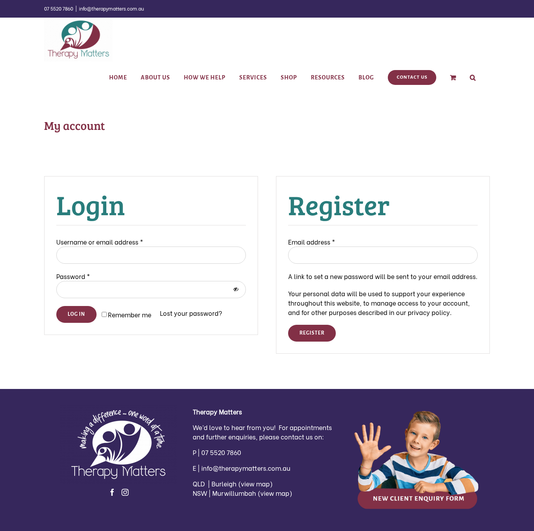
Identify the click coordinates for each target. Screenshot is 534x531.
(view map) (255, 483)
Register (311, 333)
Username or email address (99, 241)
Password (73, 276)
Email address (311, 241)
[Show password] (236, 289)
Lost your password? (191, 312)
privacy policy (429, 312)
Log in (76, 314)
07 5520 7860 (220, 452)
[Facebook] (112, 492)
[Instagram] (125, 492)
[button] (473, 77)
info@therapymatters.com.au (111, 8)
